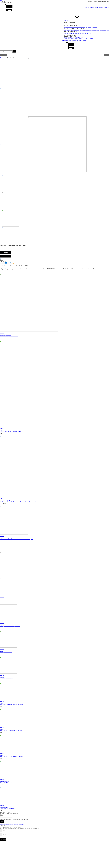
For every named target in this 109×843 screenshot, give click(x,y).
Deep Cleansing (80, 30)
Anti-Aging (71, 30)
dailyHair (5, 335)
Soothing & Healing (105, 30)
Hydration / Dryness (86, 30)
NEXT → (106, 54)
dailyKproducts (89, 7)
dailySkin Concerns (97, 23)
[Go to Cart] (8, 7)
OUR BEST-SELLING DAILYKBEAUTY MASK (83, 38)
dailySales (6, 807)
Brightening (75, 30)
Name (1, 814)
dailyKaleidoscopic (3, 500)
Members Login (67, 37)
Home (86, 7)
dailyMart (4, 57)
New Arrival (66, 23)
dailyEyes (91, 27)
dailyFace (82, 27)
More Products (80, 37)
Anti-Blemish (66, 30)
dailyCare (4, 546)
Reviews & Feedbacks (74, 37)
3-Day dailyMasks (67, 33)
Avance (1, 546)
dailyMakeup (9, 500)
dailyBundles (2, 572)
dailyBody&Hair (87, 27)
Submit (1, 821)
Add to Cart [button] (2, 333)
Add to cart (6, 252)
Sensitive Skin (99, 30)
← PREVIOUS (3, 54)
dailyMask (78, 27)
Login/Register (106, 7)
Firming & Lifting (93, 30)
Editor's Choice (78, 23)
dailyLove (102, 7)
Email (1, 816)
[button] (1, 260)
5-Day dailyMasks (74, 33)
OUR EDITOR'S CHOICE (69, 38)
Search (14, 51)
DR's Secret (16, 572)
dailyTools (95, 27)
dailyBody (2, 335)
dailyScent (9, 335)
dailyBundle (94, 7)
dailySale (98, 7)
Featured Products (72, 23)
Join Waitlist (3, 839)
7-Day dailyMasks (80, 33)
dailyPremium (74, 27)
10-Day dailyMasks (87, 33)
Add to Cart (2, 498)
